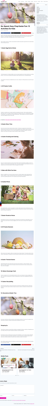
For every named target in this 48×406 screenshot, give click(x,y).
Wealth (32, 1)
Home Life (35, 1)
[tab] (16, 375)
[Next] (32, 366)
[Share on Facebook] (1, 202)
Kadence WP (32, 403)
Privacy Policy (46, 1)
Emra (2, 30)
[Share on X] (1, 204)
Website (25, 395)
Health (26, 1)
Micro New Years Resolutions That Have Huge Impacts (26, 349)
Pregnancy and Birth (40, 10)
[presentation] (8, 363)
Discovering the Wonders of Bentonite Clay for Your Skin (7, 349)
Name (1, 395)
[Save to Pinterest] (1, 205)
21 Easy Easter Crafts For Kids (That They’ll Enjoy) (13, 119)
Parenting (2, 24)
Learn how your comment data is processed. (19, 400)
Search (38, 3)
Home (19, 1)
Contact (39, 1)
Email (13, 395)
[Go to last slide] (2, 366)
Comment (2, 385)
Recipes (29, 1)
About (42, 1)
